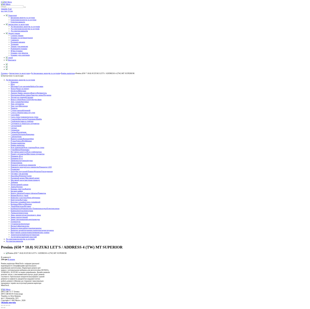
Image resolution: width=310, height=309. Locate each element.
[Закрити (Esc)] (2, 305)
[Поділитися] (4, 305)
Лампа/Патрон (17, 187)
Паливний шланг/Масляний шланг (25, 178)
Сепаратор (15, 130)
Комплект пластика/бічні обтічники (25, 198)
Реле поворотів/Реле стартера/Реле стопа (27, 147)
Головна (4, 73)
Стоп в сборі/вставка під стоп (23, 113)
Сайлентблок (16, 137)
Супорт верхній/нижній (20, 110)
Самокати (15, 40)
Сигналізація (16, 126)
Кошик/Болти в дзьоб (19, 195)
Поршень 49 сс (17, 156)
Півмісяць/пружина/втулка (22, 161)
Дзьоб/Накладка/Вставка (21, 206)
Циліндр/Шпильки (18, 91)
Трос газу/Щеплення (19, 106)
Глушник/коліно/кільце (20, 224)
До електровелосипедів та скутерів (25, 29)
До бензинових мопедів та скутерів (25, 27)
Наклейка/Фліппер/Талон (21, 176)
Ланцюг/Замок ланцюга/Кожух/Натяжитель (29, 93)
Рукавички (15, 169)
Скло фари (15, 115)
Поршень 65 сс (17, 158)
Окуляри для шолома (19, 174)
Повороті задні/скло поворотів (23, 165)
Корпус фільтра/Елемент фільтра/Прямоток (28, 193)
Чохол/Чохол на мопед (20, 89)
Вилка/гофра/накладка (20, 226)
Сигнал (14, 128)
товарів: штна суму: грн (7, 10)
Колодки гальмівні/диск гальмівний (25, 202)
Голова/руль (15, 222)
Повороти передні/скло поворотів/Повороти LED (31, 167)
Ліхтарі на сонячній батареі (22, 97)
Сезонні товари (17, 36)
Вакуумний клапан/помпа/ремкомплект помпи (30, 232)
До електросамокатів (19, 31)
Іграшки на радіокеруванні (22, 38)
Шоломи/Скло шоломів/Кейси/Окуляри (27, 86)
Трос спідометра (17, 104)
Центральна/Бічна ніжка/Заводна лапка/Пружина (31, 95)
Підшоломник (16, 163)
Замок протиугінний (19, 217)
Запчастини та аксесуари (18, 24)
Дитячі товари (14, 33)
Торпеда (14, 108)
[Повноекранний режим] (7, 305)
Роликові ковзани (18, 42)
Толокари (15, 44)
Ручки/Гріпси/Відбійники (21, 141)
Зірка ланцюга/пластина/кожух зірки (26, 215)
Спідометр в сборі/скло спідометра (25, 123)
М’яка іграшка (17, 51)
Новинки (14, 82)
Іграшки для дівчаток (19, 53)
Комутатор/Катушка (19, 200)
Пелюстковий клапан (19, 185)
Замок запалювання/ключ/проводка (25, 219)
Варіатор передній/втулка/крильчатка (26, 228)
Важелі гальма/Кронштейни (22, 139)
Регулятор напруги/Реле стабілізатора (26, 152)
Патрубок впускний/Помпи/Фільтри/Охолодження (32, 171)
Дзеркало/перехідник (19, 213)
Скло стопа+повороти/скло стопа (24, 117)
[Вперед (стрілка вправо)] (4, 307)
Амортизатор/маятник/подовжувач (25, 235)
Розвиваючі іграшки (19, 49)
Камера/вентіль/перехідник (22, 211)
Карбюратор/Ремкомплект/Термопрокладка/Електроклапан (35, 208)
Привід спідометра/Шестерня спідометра (27, 154)
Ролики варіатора (18, 143)
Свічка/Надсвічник (18, 132)
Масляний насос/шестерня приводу (25, 180)
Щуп (13, 84)
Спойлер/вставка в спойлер (22, 121)
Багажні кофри (17, 191)
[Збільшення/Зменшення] (9, 305)
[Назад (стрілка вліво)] (2, 307)
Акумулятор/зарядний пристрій (24, 237)
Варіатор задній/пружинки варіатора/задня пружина (32, 230)
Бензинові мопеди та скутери (23, 18)
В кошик (11, 259)
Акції (10, 58)
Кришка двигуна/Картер (21, 189)
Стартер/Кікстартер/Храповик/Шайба (26, 119)
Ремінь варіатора (68, 73)
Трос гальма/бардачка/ (20, 102)
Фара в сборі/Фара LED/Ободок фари (26, 99)
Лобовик (14, 182)
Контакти (12, 60)
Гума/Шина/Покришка (20, 150)
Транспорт (12, 15)
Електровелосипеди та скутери (23, 20)
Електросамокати (18, 22)
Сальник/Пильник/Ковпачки (22, 134)
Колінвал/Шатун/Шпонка (21, 204)
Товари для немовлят (19, 46)
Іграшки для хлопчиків (20, 55)
